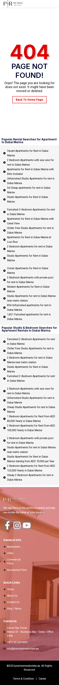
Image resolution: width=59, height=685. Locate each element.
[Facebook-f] (7, 525)
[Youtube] (27, 525)
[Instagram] (17, 525)
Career (42, 678)
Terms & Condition (23, 678)
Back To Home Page (29, 99)
